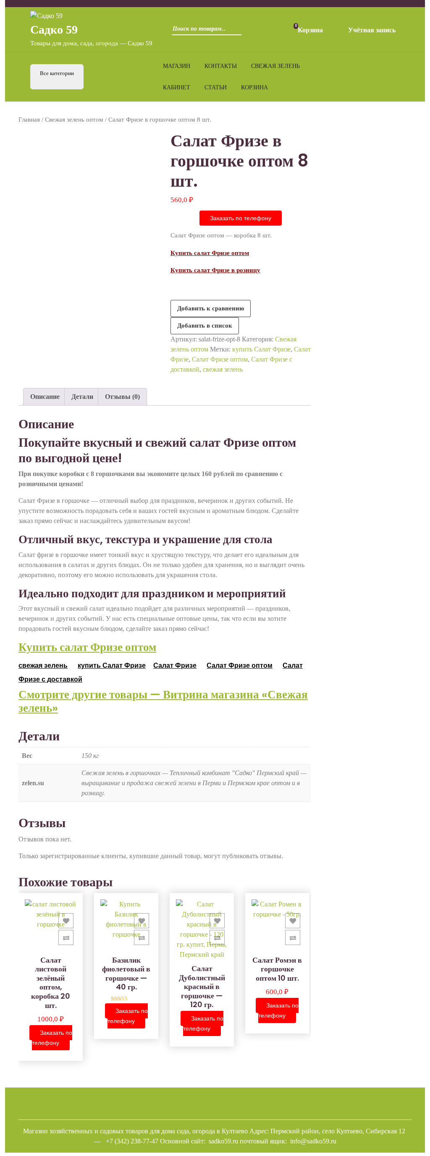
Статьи (216, 87)
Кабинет (176, 87)
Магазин (176, 66)
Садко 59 (54, 29)
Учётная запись (372, 30)
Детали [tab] (82, 396)
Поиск (233, 31)
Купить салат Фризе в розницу (215, 270)
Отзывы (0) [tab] (122, 396)
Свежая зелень (275, 66)
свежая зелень (223, 369)
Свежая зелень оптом (74, 119)
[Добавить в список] (65, 920)
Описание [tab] (45, 396)
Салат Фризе (175, 665)
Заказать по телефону (240, 218)
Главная (29, 119)
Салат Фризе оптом (220, 359)
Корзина (254, 87)
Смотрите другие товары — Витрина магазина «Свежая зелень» (163, 701)
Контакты (221, 66)
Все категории (57, 73)
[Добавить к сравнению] (65, 937)
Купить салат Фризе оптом (209, 253)
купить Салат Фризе (261, 349)
